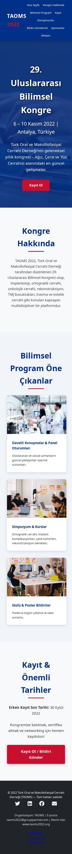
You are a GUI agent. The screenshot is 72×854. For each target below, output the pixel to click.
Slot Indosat (36, 842)
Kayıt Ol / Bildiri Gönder (36, 754)
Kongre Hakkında (53, 5)
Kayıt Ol (36, 185)
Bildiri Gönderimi (37, 28)
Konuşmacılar (45, 20)
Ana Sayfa (33, 5)
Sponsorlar (57, 28)
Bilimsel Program (41, 12)
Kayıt (58, 12)
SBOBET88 (36, 833)
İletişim (45, 35)
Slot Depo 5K (36, 838)
